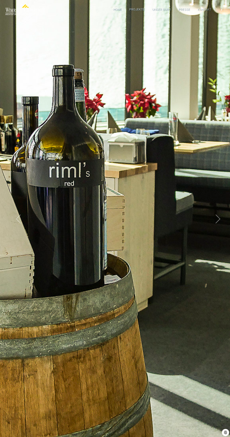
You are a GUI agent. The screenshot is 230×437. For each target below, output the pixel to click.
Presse (184, 9)
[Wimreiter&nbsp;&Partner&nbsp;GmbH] (25, 9)
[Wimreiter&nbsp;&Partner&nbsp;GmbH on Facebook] (221, 10)
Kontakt (204, 9)
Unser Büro (161, 9)
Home (117, 9)
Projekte (137, 9)
